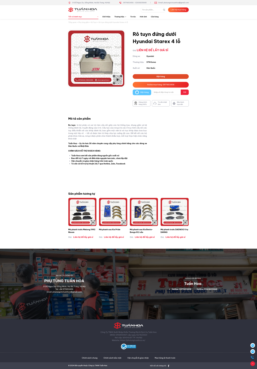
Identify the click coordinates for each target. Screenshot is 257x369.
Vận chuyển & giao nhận (138, 358)
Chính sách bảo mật (112, 358)
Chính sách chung (89, 358)
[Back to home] (82, 10)
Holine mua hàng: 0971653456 (160, 84)
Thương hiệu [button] (119, 17)
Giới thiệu (106, 17)
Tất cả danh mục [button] (75, 17)
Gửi (184, 92)
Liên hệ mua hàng (178, 10)
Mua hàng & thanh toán (165, 358)
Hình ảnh (143, 17)
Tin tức (133, 17)
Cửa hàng (155, 17)
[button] (252, 363)
